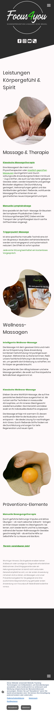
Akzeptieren (12, 708)
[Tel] (35, 41)
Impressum (33, 698)
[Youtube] (30, 41)
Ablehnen (26, 708)
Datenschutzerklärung (15, 698)
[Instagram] (24, 41)
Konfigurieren (12, 701)
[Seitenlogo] (27, 17)
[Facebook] (19, 41)
